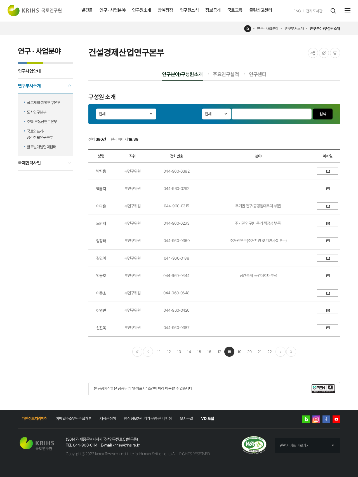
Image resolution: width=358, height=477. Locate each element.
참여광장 (165, 10)
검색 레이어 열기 (333, 11)
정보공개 (212, 10)
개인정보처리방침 (35, 418)
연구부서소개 (294, 28)
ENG (297, 11)
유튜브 (336, 419)
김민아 (101, 258)
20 (249, 351)
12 (169, 351)
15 (199, 351)
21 (259, 351)
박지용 (101, 171)
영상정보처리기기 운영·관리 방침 (147, 418)
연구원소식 (189, 10)
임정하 (101, 240)
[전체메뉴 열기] (347, 10)
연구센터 (257, 74)
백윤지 (101, 188)
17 (219, 351)
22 (269, 351)
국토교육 (234, 10)
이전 (148, 352)
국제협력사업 (29, 163)
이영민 (101, 310)
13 (179, 351)
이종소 (101, 293)
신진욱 (101, 327)
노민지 (101, 223)
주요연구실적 (226, 74)
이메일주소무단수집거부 (73, 418)
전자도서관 (314, 11)
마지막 (291, 352)
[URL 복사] (324, 53)
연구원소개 (141, 10)
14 (189, 351)
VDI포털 (207, 418)
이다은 (101, 206)
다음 (280, 352)
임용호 (101, 275)
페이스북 (326, 419)
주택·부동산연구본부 (42, 121)
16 (209, 351)
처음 (137, 352)
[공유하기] (313, 53)
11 (158, 351)
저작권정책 (108, 418)
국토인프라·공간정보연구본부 (40, 134)
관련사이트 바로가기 (295, 445)
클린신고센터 (260, 10)
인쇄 (335, 53)
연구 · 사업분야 (112, 10)
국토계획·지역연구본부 (43, 102)
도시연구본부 (36, 112)
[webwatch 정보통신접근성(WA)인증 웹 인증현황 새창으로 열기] (254, 445)
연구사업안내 (29, 71)
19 (239, 351)
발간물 (87, 10)
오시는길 (186, 418)
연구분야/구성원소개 (325, 28)
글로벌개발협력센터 (41, 146)
